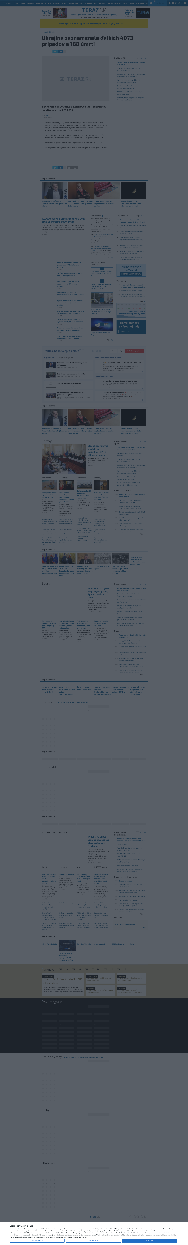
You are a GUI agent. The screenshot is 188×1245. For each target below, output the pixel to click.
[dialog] (94, 1233)
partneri (18, 1228)
